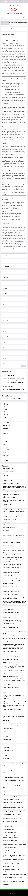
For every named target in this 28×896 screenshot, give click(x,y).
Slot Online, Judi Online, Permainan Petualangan (13, 777)
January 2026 (5, 420)
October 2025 (5, 428)
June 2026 (5, 406)
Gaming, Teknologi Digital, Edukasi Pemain (12, 554)
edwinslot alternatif (7, 522)
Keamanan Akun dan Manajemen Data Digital (12, 580)
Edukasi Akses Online (7, 507)
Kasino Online (6, 570)
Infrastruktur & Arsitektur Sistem (10, 561)
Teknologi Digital (6, 850)
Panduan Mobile (6, 684)
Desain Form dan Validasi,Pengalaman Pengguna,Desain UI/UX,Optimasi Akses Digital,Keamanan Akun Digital (11, 496)
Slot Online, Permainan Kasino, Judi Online (12, 783)
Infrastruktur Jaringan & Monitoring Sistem (12, 567)
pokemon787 (5, 731)
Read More (4, 250)
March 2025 (5, 447)
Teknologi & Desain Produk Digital (10, 826)
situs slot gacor (6, 277)
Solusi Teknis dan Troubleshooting (10, 796)
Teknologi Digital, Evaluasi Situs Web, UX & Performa (14, 852)
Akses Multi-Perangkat (8, 478)
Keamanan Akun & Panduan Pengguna (11, 578)
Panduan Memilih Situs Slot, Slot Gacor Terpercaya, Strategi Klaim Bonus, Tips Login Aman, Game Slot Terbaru (14, 680)
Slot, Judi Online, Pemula (8, 794)
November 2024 (6, 458)
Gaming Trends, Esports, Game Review (11, 548)
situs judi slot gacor (7, 739)
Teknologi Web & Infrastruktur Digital (11, 869)
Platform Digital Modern (8, 728)
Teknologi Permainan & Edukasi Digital (11, 863)
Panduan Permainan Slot (8, 690)
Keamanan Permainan (7, 606)
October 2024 (5, 460)
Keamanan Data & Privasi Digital (10, 586)
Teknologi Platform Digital (8, 866)
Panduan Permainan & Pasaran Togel (11, 687)
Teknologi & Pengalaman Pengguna (10, 837)
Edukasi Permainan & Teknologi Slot (10, 519)
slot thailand (5, 320)
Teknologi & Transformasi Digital (10, 840)
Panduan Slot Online (7, 692)
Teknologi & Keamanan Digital (9, 832)
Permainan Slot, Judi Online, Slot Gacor (11, 725)
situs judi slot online (7, 742)
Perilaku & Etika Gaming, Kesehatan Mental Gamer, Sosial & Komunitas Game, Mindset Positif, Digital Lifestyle (14, 705)
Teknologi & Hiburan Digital (9, 829)
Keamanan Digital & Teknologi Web (10, 594)
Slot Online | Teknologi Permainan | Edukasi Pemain (14, 768)
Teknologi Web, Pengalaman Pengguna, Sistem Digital (14, 874)
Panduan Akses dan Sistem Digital (10, 656)
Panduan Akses (6, 654)
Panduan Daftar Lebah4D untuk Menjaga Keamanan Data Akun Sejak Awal (14, 1)
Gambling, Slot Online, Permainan (10, 527)
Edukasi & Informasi (7, 504)
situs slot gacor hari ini (8, 750)
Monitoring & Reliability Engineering (10, 635)
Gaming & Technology (7, 545)
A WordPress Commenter (8, 398)
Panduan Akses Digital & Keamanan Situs (12, 659)
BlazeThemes (15, 893)
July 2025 (5, 436)
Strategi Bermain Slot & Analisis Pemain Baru (12, 811)
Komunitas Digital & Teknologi (9, 617)
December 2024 (6, 455)
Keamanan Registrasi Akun (8, 609)
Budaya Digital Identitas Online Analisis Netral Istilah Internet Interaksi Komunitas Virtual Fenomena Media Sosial (14, 488)
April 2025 (5, 444)
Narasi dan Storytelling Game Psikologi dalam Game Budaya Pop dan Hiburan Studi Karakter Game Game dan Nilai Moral (14, 640)
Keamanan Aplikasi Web (8, 583)
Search (3, 363)
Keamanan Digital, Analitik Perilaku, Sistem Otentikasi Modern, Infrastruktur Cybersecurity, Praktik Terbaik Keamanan (14, 603)
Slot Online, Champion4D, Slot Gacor (10, 775)
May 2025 (5, 441)
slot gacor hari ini (6, 266)
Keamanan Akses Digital (8, 575)
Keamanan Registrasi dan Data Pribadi (11, 612)
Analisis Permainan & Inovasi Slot (10, 480)
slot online (14, 226)
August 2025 (5, 433)
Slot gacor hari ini (6, 272)
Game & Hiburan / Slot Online (9, 533)
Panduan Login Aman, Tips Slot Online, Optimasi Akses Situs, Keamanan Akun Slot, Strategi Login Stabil (13, 672)
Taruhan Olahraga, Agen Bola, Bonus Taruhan (12, 818)
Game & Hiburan (6, 530)
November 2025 (6, 425)
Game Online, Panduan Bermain (9, 539)
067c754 (5, 43)
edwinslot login (6, 524)
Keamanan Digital (6, 589)
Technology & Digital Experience (10, 821)
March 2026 (5, 414)
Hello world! (18, 398)
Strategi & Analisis (7, 805)
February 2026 (6, 417)
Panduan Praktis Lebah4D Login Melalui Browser (13, 378)
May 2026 (5, 409)
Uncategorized (6, 884)
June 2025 (5, 439)
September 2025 (6, 431)
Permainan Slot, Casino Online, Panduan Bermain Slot (14, 723)
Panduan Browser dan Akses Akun (10, 662)
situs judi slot (6, 736)
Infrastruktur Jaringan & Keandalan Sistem (12, 564)
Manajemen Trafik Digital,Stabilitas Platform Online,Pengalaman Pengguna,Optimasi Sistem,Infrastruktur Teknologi (12, 627)
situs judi (5, 734)
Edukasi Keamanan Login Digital (10, 516)
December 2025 (6, 422)
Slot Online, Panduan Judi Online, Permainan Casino (14, 780)
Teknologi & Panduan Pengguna (9, 835)
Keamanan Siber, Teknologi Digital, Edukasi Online (13, 615)
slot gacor (5, 288)
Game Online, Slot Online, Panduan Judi (11, 542)
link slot (4, 282)
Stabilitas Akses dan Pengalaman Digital (11, 799)
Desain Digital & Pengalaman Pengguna (11, 491)
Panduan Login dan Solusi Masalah (10, 676)
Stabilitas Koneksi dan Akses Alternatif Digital (13, 802)
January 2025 (5, 452)
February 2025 (6, 449)
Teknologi (5, 824)
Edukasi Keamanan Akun (8, 514)
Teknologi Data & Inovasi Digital (10, 847)
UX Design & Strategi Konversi (9, 887)
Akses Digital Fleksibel (8, 471)
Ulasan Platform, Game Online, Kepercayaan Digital (14, 881)
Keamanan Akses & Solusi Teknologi (11, 572)
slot (3, 261)
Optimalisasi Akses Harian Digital (10, 651)
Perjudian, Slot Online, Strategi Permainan (12, 709)
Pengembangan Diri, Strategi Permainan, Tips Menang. (14, 701)
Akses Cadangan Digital (8, 468)
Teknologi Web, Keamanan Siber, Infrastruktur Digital (14, 872)
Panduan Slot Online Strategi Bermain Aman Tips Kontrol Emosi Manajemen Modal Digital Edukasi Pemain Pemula (13, 697)
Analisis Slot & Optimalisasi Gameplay (11, 483)
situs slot (5, 299)
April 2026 (5, 412)
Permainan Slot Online (7, 720)
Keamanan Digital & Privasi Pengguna (11, 591)
